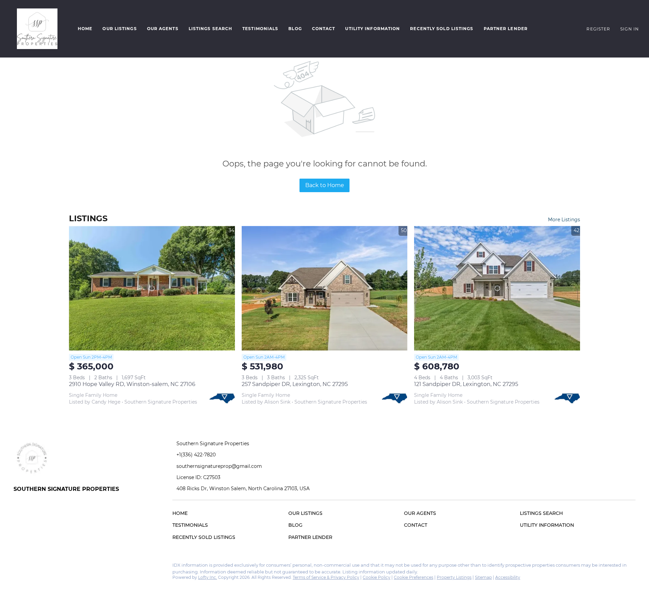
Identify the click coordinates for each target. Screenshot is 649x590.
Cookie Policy (376, 577)
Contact (323, 28)
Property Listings (454, 577)
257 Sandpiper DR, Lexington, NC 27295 (295, 384)
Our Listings (119, 28)
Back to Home (324, 185)
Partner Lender (506, 28)
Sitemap (483, 577)
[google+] (46, 567)
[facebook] (19, 567)
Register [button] (598, 28)
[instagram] (32, 567)
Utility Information (372, 28)
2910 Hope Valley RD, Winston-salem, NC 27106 (132, 384)
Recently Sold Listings (441, 28)
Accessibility (507, 577)
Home (85, 28)
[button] (37, 28)
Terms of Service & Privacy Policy (326, 577)
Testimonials (260, 28)
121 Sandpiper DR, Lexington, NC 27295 (466, 384)
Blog (295, 28)
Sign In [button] (629, 28)
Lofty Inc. (207, 577)
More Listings (564, 220)
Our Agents (162, 28)
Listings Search (211, 28)
